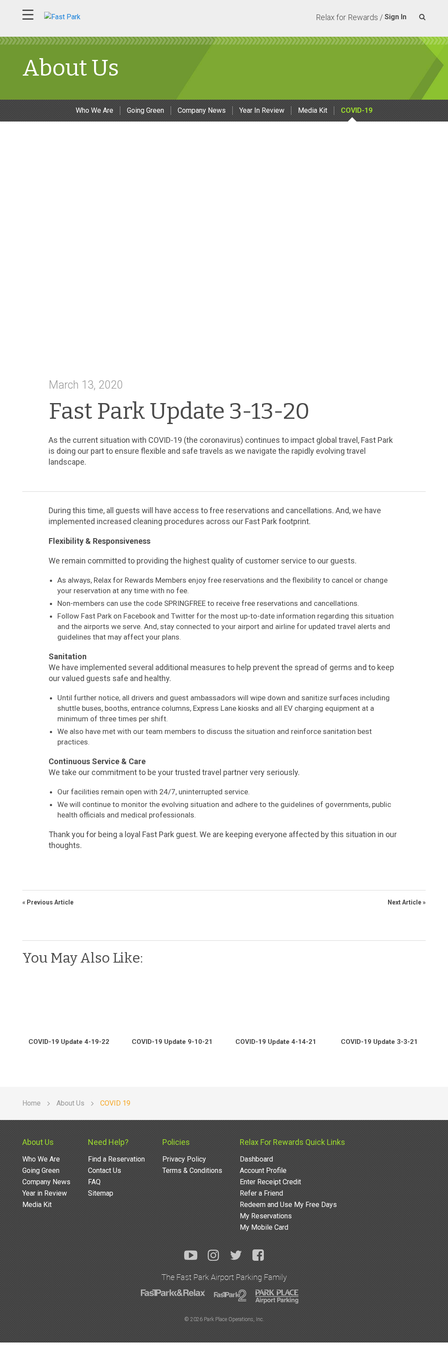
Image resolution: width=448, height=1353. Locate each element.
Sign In (395, 17)
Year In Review (261, 110)
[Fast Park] (100, 16)
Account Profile (263, 1170)
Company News (202, 110)
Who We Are (94, 110)
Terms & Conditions (192, 1170)
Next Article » (407, 902)
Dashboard (256, 1159)
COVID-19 (356, 110)
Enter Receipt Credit (270, 1182)
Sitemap (100, 1193)
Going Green (145, 110)
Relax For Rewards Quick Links (292, 1142)
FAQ (94, 1182)
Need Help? (108, 1142)
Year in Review (44, 1193)
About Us (38, 1142)
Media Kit (312, 110)
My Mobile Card (264, 1227)
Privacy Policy (184, 1159)
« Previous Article (48, 902)
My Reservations (266, 1216)
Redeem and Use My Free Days (288, 1204)
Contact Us (104, 1170)
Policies (176, 1142)
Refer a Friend (261, 1193)
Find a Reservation (116, 1159)
